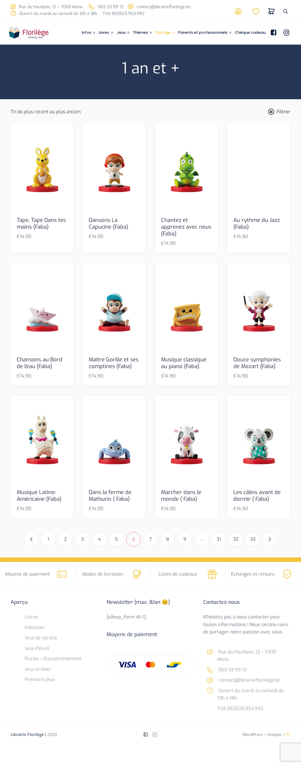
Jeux (121, 32)
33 (252, 539)
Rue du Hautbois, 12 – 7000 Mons (50, 7)
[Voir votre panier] (271, 11)
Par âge (162, 32)
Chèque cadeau (250, 32)
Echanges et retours (253, 574)
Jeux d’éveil (37, 648)
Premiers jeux (40, 679)
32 (235, 539)
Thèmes (140, 32)
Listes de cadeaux (177, 574)
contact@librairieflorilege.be (163, 7)
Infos (86, 32)
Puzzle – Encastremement (53, 659)
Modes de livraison (102, 574)
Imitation (34, 627)
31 (219, 539)
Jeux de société (41, 638)
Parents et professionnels (203, 32)
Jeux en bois (38, 669)
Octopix (274, 734)
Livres (104, 32)
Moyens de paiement (27, 574)
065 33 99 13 (110, 7)
